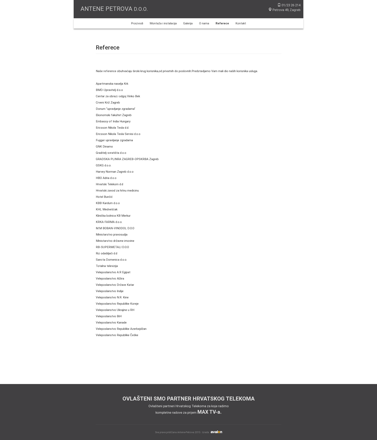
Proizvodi (137, 23)
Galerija (188, 23)
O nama (204, 23)
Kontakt (240, 23)
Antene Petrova (114, 8)
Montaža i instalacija (163, 23)
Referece (222, 23)
